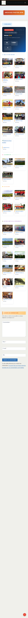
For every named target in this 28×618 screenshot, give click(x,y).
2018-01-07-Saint (7, 65)
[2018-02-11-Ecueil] (20, 89)
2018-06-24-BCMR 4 (19, 211)
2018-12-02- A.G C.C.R (7, 299)
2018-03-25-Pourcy (7, 134)
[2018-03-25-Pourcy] (7, 129)
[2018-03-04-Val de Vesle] (7, 116)
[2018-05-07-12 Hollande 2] (7, 241)
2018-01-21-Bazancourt (5, 80)
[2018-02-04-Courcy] (7, 89)
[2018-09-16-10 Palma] (20, 281)
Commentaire (6, 322)
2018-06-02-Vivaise (19, 259)
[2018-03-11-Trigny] (20, 116)
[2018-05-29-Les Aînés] (7, 255)
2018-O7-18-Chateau (7, 272)
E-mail (5, 348)
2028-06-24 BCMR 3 (7, 211)
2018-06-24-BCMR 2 (19, 197)
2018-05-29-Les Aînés (7, 259)
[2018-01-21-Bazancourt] (7, 75)
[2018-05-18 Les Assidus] (7, 143)
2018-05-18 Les (6, 147)
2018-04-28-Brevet (7, 179)
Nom (4, 341)
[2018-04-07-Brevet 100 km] (7, 161)
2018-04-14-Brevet (19, 166)
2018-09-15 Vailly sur (19, 272)
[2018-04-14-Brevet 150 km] (20, 161)
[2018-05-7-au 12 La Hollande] (20, 228)
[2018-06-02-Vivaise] (20, 255)
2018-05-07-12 (6, 245)
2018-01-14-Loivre (18, 65)
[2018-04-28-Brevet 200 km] (7, 175)
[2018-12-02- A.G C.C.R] (7, 295)
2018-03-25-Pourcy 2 (19, 134)
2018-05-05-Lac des (19, 245)
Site (4, 355)
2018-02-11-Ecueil (18, 93)
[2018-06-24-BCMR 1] (7, 193)
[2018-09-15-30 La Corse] (7, 281)
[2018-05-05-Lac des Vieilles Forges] (20, 241)
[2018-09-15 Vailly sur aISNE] (20, 268)
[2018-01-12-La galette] (7, 228)
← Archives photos (7, 24)
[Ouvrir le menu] (25, 3)
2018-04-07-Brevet (7, 166)
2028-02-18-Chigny (7, 107)
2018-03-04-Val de (7, 120)
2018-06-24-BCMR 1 (7, 197)
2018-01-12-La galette (7, 232)
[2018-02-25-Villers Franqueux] (20, 103)
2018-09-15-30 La (7, 286)
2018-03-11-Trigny (18, 120)
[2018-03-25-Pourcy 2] (20, 129)
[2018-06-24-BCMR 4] (20, 206)
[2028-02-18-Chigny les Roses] (7, 103)
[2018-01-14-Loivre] (20, 61)
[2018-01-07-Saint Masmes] (7, 61)
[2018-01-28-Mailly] (20, 75)
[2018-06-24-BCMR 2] (20, 193)
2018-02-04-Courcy (7, 93)
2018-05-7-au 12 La (19, 232)
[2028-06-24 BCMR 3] (7, 206)
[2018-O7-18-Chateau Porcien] (7, 268)
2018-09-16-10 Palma (19, 286)
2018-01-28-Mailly (18, 79)
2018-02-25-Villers (19, 107)
